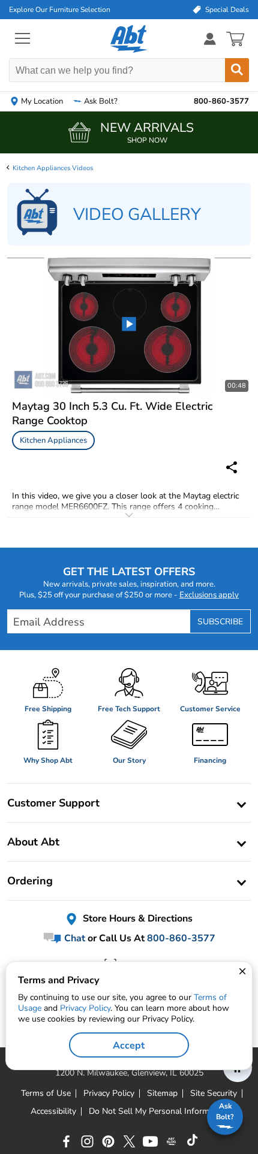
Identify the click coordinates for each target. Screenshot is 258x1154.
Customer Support (53, 803)
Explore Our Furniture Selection (59, 9)
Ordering (30, 881)
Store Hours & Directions (136, 919)
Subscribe (220, 621)
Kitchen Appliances (53, 440)
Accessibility (53, 1111)
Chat (73, 938)
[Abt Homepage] (129, 39)
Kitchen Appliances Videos (53, 168)
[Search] (237, 70)
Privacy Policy (85, 1008)
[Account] (210, 38)
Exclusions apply (209, 595)
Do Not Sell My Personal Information (158, 1111)
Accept (129, 1045)
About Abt (33, 842)
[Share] (231, 467)
